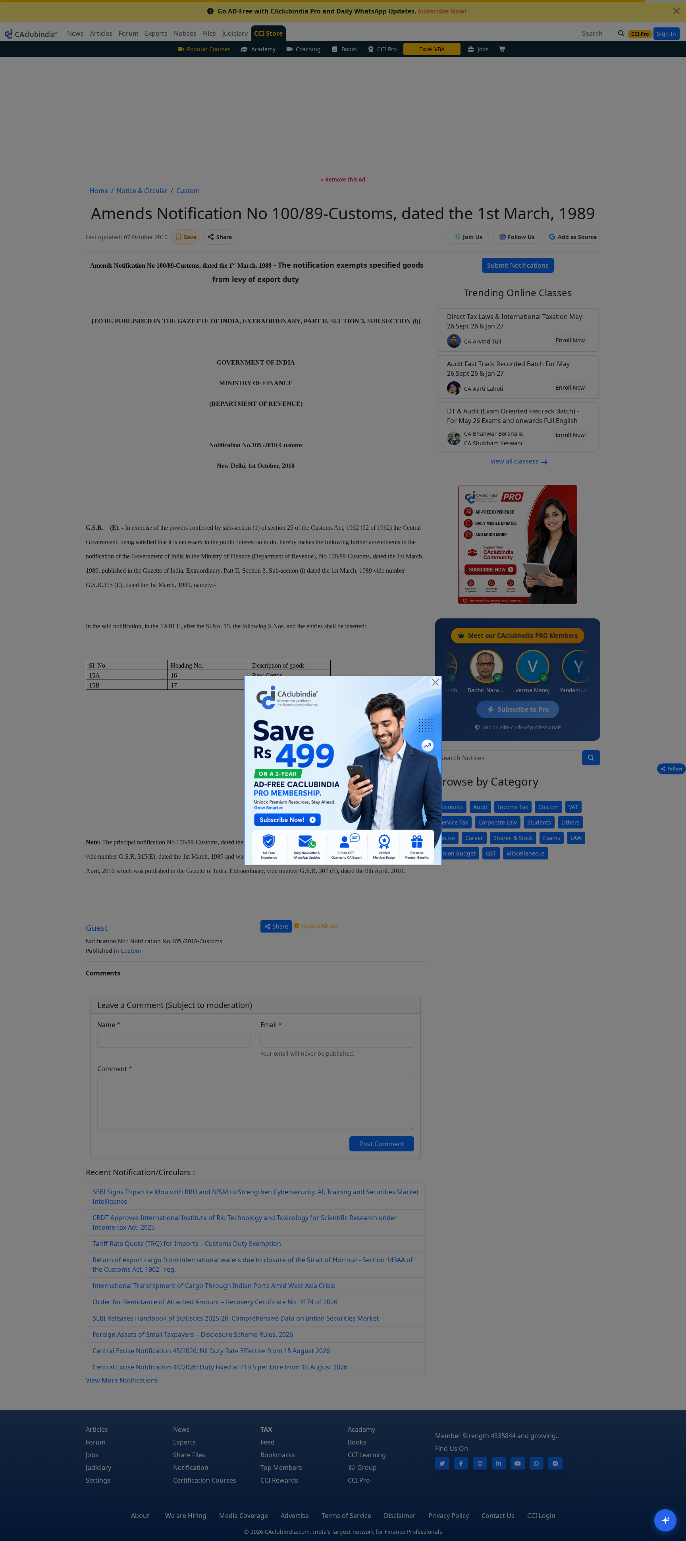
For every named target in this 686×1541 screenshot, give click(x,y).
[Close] (435, 682)
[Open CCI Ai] (665, 1520)
